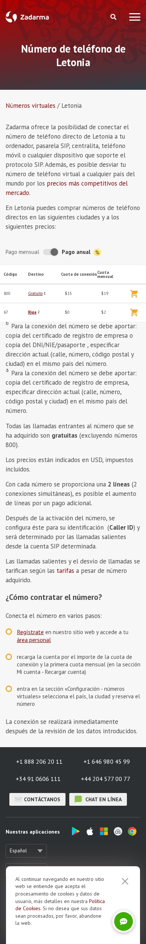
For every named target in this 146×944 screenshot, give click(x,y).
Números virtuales (30, 105)
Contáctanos (42, 799)
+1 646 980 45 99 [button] (106, 761)
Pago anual (77, 251)
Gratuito (35, 293)
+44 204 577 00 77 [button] (105, 778)
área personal (34, 639)
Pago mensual (22, 251)
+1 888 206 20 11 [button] (39, 761)
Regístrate (30, 632)
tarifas (65, 570)
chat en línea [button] (103, 799)
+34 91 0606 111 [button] (38, 778)
